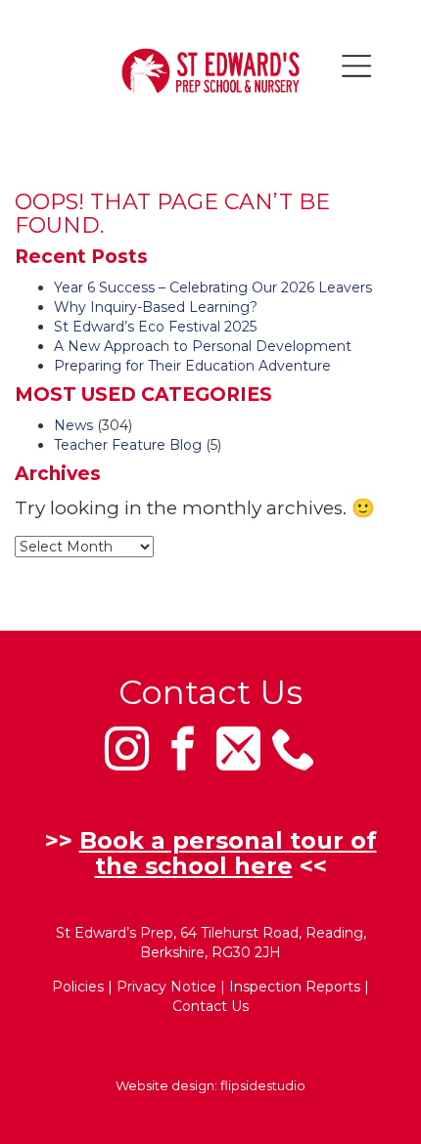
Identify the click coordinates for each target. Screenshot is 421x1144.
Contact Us (210, 1006)
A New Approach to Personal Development (202, 346)
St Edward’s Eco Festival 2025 (155, 326)
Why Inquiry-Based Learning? (155, 307)
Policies (78, 986)
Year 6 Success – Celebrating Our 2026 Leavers (213, 287)
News (73, 425)
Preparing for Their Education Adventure (192, 365)
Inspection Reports (294, 986)
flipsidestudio (262, 1085)
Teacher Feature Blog (128, 445)
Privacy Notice (166, 986)
